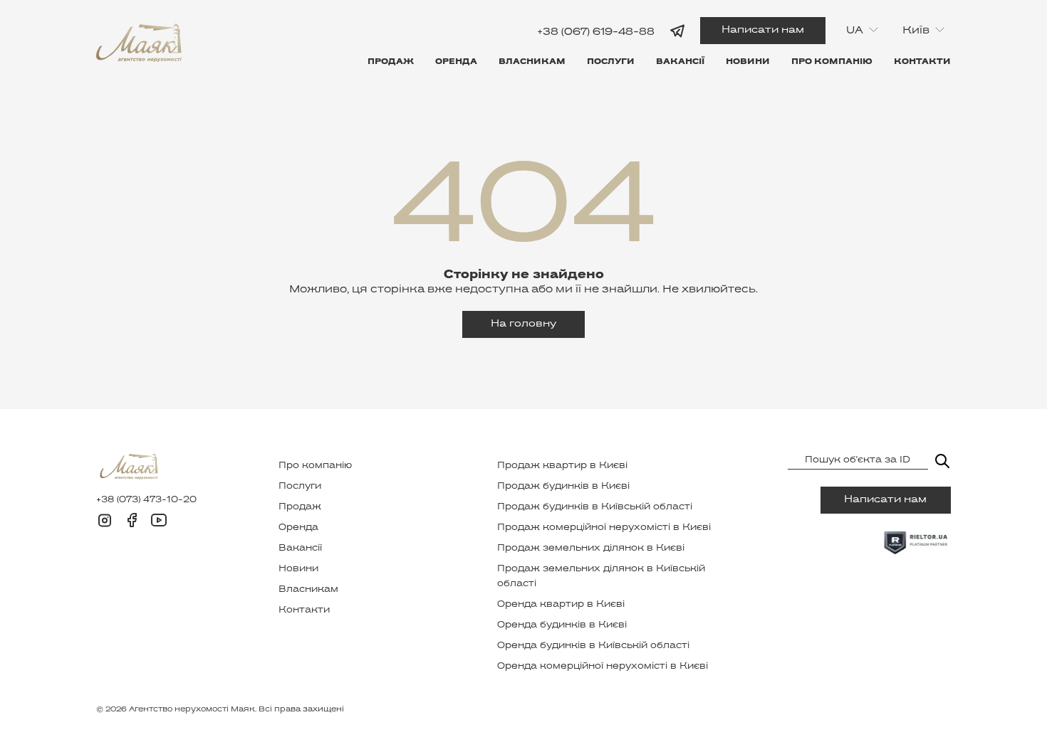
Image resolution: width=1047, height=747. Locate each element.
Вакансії (680, 61)
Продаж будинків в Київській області (594, 507)
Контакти (922, 61)
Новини (748, 61)
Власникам (532, 61)
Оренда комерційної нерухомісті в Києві (602, 666)
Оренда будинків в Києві (562, 625)
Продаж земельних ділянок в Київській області (601, 576)
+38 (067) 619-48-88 (596, 31)
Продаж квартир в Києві (562, 466)
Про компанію (831, 61)
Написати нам (763, 30)
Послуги (611, 61)
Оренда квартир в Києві (561, 604)
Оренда (456, 61)
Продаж (391, 61)
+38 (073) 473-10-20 (146, 500)
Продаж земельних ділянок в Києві (590, 548)
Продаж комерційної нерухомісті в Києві (604, 528)
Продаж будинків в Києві (563, 486)
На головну (523, 324)
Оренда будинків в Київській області (593, 646)
